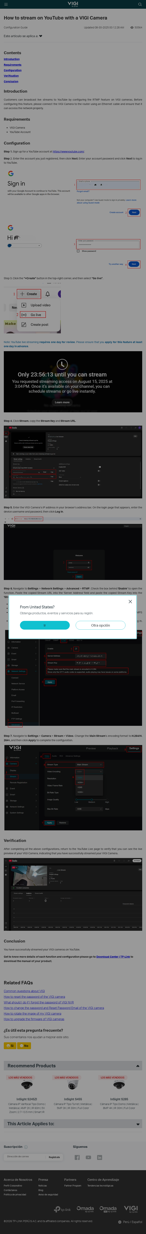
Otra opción (100, 625)
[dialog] (73, 617)
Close (130, 601)
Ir (45, 625)
